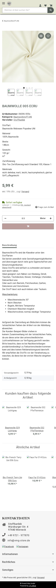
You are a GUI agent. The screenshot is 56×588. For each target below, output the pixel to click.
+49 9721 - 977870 (18, 535)
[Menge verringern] (5, 218)
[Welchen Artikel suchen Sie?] (50, 10)
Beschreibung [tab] (9, 245)
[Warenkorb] (51, 5)
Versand (25, 191)
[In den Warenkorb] (4, 29)
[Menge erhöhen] (51, 218)
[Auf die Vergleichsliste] (41, 36)
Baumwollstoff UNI (22, 117)
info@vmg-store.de (19, 540)
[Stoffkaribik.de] (9, 3)
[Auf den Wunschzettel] (48, 36)
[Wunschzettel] (45, 5)
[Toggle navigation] (3, 2)
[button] (40, 5)
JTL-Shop (32, 586)
